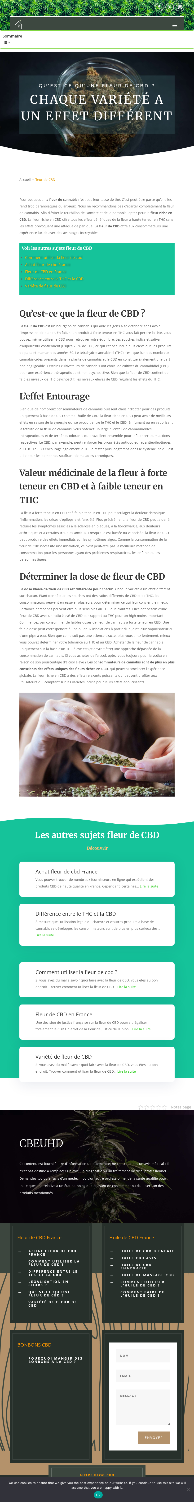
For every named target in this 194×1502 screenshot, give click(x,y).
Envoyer (154, 1437)
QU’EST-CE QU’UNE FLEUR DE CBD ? (49, 1293)
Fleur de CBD (45, 179)
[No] (188, 1489)
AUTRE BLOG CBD (97, 1475)
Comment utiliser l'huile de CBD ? (142, 1283)
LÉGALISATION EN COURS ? (48, 1283)
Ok (98, 1495)
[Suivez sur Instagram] (180, 7)
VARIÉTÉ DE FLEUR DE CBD (52, 1304)
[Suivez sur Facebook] (159, 7)
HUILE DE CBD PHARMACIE (136, 1266)
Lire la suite (149, 886)
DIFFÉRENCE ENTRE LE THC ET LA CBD (53, 1273)
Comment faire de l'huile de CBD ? (142, 1294)
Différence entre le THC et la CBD (54, 279)
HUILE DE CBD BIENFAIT (147, 1251)
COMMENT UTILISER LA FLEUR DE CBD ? (54, 1263)
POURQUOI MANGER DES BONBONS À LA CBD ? (55, 1360)
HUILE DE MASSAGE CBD (147, 1275)
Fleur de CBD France (39, 1237)
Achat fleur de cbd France (48, 264)
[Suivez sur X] (169, 7)
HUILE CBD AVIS (138, 1258)
